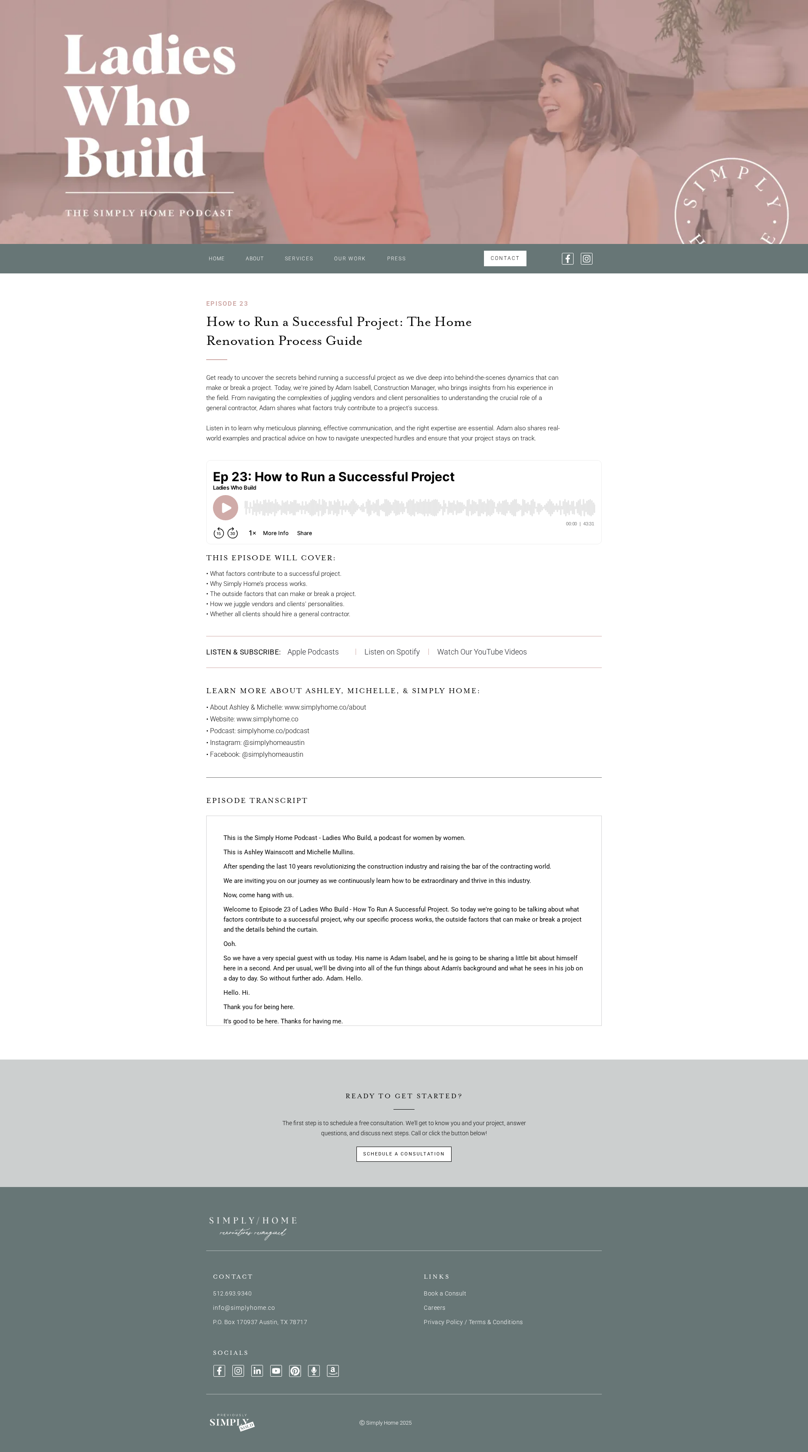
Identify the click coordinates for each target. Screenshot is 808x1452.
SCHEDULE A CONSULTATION (404, 1154)
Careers (435, 1307)
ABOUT (255, 259)
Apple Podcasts (313, 651)
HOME (217, 259)
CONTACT (505, 258)
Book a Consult (445, 1293)
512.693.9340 (232, 1293)
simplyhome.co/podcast (273, 731)
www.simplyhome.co (267, 719)
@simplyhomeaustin (274, 743)
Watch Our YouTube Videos (482, 651)
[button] (299, 259)
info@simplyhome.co (244, 1307)
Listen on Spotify (392, 651)
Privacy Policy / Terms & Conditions (473, 1322)
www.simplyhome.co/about (325, 707)
